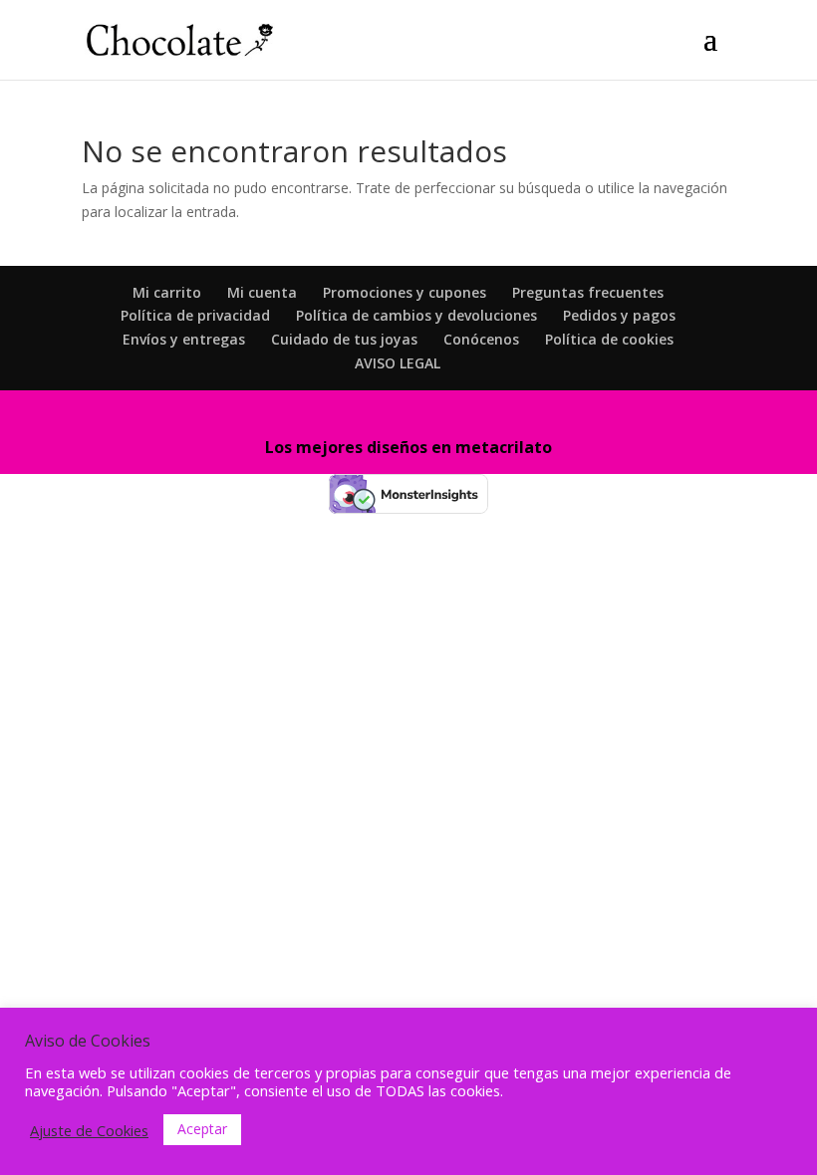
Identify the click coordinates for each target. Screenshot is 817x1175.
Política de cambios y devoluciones (416, 315)
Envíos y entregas (184, 339)
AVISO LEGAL (397, 362)
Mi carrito (167, 292)
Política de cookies (609, 339)
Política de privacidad (195, 315)
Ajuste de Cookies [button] (89, 1130)
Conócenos (481, 339)
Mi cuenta (262, 292)
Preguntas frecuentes (588, 292)
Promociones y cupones (404, 292)
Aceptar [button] (202, 1128)
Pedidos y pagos (619, 315)
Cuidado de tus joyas (344, 339)
